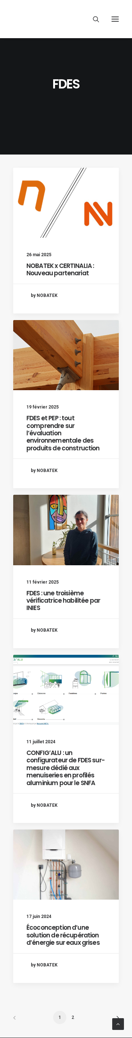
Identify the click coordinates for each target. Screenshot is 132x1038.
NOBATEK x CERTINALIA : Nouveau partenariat (60, 269)
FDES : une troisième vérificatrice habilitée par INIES (63, 601)
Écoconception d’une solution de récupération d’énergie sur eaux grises (63, 935)
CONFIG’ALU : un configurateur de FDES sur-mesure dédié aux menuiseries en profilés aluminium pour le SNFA (65, 767)
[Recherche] (92, 19)
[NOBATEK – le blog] (66, 19)
